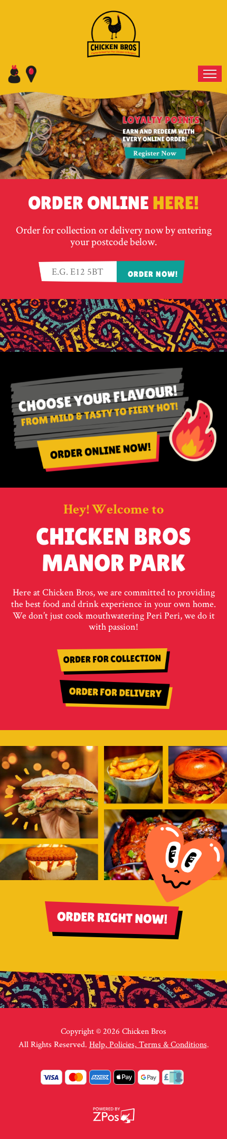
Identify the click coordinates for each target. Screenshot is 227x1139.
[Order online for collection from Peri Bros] (113, 661)
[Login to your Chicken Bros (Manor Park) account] (14, 73)
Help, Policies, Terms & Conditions (148, 1044)
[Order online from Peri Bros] (113, 416)
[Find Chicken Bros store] (31, 73)
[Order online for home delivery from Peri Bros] (113, 694)
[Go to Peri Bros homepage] (113, 31)
